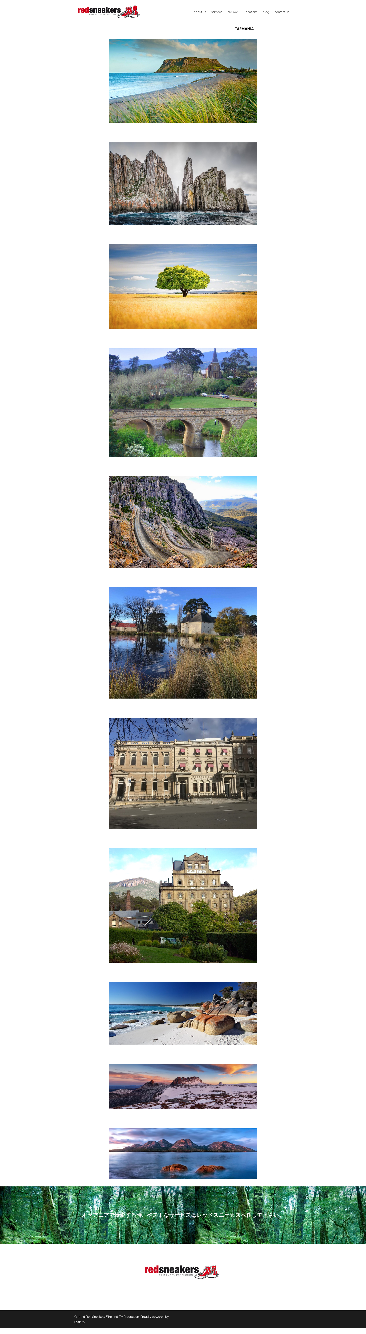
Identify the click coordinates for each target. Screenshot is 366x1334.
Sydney (79, 1322)
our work (233, 12)
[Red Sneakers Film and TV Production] (108, 12)
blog (266, 12)
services (216, 12)
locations (251, 12)
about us (200, 12)
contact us (281, 12)
